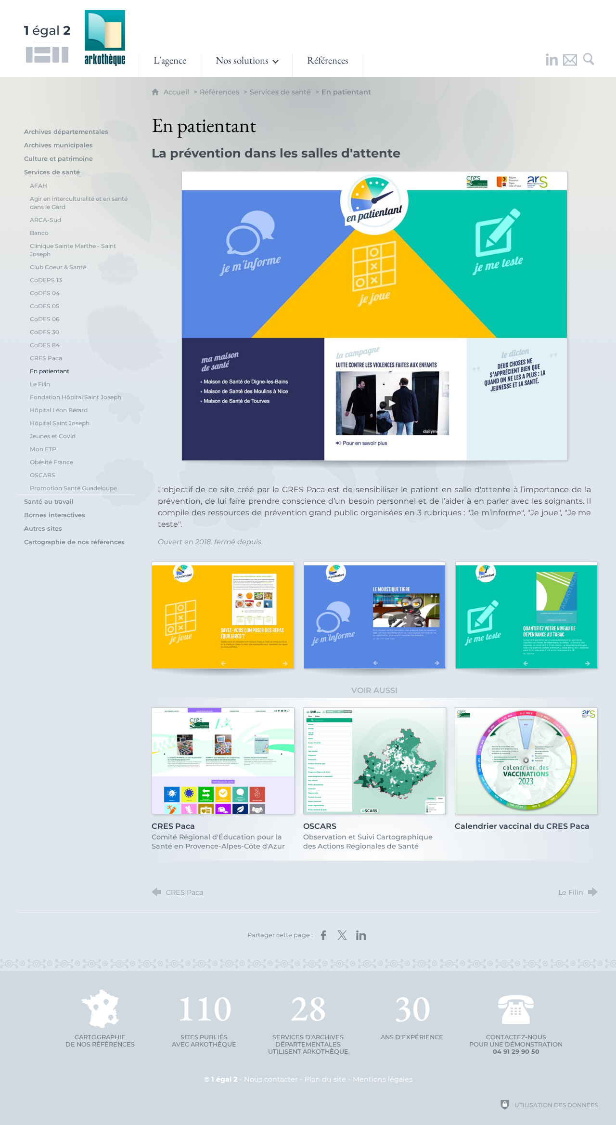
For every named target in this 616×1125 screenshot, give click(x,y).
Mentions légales (382, 1079)
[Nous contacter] (570, 65)
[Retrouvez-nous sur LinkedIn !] (552, 65)
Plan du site (325, 1079)
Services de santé (280, 92)
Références (219, 92)
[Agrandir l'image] (374, 316)
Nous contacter (271, 1079)
